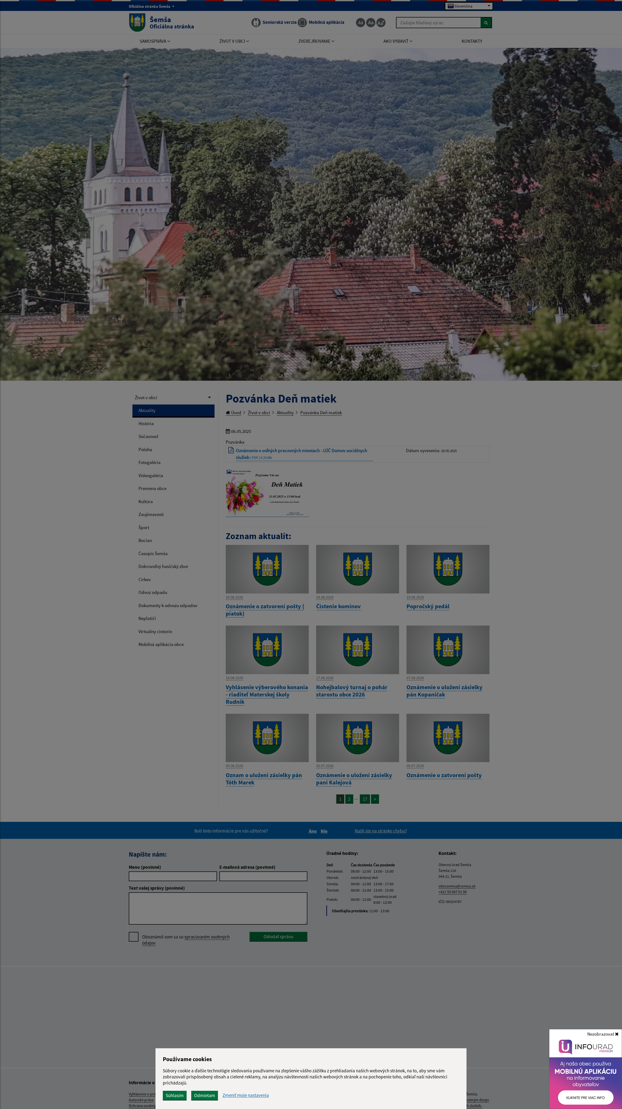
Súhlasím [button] (175, 1095)
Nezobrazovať (601, 1034)
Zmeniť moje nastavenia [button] (246, 1095)
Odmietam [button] (204, 1095)
